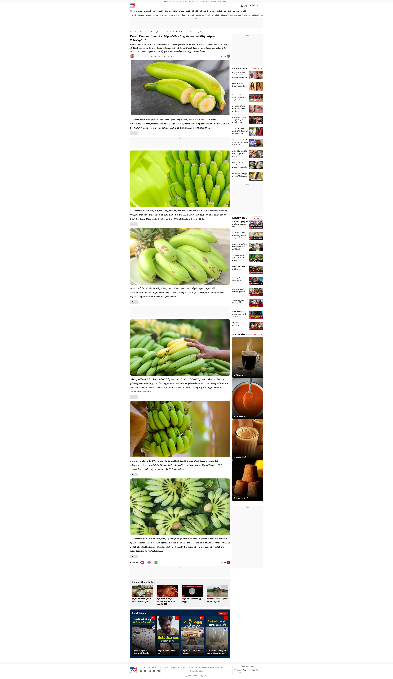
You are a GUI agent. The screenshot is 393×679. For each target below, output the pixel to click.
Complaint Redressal (202, 667)
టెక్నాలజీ (155, 15)
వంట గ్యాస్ (191, 15)
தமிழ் (207, 1)
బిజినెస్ (188, 11)
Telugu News (134, 32)
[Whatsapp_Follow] (155, 562)
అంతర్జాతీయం (182, 15)
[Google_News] (149, 562)
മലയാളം (213, 1)
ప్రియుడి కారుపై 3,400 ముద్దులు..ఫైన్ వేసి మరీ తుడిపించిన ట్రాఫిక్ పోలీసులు (142, 652)
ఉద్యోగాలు (141, 15)
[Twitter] (145, 671)
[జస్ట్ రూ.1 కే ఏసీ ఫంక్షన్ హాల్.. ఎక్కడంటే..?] (192, 636)
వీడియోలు (172, 15)
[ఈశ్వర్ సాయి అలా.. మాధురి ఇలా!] (168, 636)
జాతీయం (212, 11)
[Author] (132, 56)
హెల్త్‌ (225, 11)
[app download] (241, 5)
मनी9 (219, 1)
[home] (131, 11)
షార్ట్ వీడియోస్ (204, 11)
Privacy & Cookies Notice (218, 667)
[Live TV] (253, 5)
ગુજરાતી (191, 1)
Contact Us (168, 667)
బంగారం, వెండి (200, 15)
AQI (249, 5)
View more (222, 613)
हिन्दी (172, 1)
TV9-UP (225, 1)
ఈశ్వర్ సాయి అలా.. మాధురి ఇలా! (166, 652)
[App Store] (255, 671)
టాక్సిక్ (134, 15)
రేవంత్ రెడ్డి (247, 15)
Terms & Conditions (196, 671)
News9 (166, 1)
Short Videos (139, 613)
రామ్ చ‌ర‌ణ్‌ (224, 15)
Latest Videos (239, 218)
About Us (176, 667)
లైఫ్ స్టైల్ (175, 11)
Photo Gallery (144, 32)
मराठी (185, 1)
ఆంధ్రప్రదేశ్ (160, 11)
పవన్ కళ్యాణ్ (255, 15)
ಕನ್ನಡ (178, 1)
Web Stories (238, 334)
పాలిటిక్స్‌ (243, 11)
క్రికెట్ (154, 11)
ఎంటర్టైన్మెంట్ (147, 11)
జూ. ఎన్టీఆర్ (215, 15)
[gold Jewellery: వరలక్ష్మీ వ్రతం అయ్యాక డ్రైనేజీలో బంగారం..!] (217, 636)
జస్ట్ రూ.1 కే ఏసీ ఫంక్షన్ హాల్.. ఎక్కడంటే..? (192, 652)
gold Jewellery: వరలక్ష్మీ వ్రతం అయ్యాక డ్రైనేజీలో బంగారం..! (216, 652)
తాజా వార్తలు (138, 11)
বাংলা (197, 1)
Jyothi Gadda (141, 56)
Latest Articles (239, 68)
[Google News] (158, 671)
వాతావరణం (163, 15)
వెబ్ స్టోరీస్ (195, 11)
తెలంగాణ (168, 11)
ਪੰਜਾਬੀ (202, 1)
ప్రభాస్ (208, 15)
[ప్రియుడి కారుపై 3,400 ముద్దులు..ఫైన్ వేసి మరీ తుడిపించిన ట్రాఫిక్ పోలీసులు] (143, 636)
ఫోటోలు (181, 11)
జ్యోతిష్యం (148, 15)
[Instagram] (150, 671)
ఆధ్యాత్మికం (236, 11)
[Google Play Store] (240, 671)
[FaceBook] (141, 671)
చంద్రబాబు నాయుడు (235, 15)
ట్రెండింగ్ (219, 11)
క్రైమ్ (229, 11)
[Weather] (245, 5)
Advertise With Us (187, 667)
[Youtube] (142, 562)
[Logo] (132, 5)
